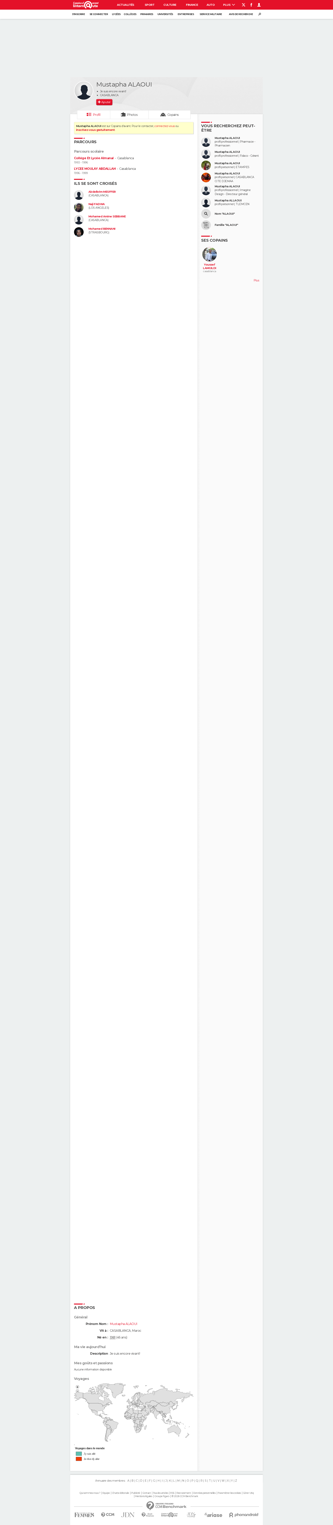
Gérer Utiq (248, 1493)
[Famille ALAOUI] (206, 225)
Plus (227, 5)
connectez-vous (164, 126)
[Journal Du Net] (128, 1514)
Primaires (146, 14)
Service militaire (211, 14)
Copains (173, 115)
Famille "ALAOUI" (226, 225)
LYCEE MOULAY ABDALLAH (95, 169)
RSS (172, 1493)
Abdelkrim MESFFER (102, 191)
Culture (169, 5)
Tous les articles (160, 1493)
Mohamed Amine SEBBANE (107, 216)
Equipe (106, 1493)
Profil (97, 115)
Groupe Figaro (161, 1496)
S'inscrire (78, 14)
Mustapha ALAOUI (227, 138)
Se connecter (99, 14)
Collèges (130, 14)
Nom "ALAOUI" (225, 213)
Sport (149, 5)
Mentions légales (143, 1496)
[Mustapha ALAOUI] (83, 90)
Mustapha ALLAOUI (228, 200)
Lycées (116, 14)
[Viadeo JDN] (191, 1514)
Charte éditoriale (120, 1493)
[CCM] (107, 1514)
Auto (211, 5)
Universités (165, 14)
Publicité (135, 1493)
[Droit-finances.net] (148, 1514)
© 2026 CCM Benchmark (185, 1496)
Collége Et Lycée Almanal (94, 158)
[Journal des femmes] (84, 1514)
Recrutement (184, 1493)
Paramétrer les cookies (229, 1493)
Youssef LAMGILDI (209, 266)
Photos (132, 115)
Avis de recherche (241, 14)
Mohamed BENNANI (101, 228)
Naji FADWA (96, 204)
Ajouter (105, 102)
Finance (192, 5)
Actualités (125, 5)
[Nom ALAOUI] (206, 214)
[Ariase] (213, 1515)
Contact (146, 1493)
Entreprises (186, 14)
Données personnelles (204, 1493)
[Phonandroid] (244, 1514)
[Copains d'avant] (169, 1514)
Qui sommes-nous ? (89, 1493)
